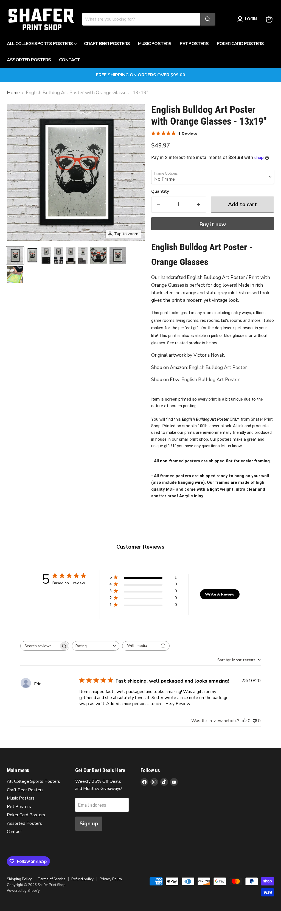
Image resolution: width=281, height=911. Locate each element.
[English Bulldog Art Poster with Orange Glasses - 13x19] (15, 255)
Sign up (89, 823)
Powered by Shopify (23, 890)
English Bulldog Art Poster (218, 367)
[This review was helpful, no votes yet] (244, 721)
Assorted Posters (29, 60)
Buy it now (212, 224)
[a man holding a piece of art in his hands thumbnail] (15, 274)
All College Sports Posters (40, 44)
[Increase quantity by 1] (198, 205)
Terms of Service (51, 879)
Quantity (160, 191)
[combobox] (95, 646)
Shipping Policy (19, 879)
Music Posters (155, 44)
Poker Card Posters (240, 44)
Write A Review (219, 594)
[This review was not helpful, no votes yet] (255, 721)
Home (13, 93)
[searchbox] (40, 645)
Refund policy (82, 879)
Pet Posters (194, 44)
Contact (69, 60)
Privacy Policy (111, 879)
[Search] (207, 19)
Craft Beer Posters (107, 44)
